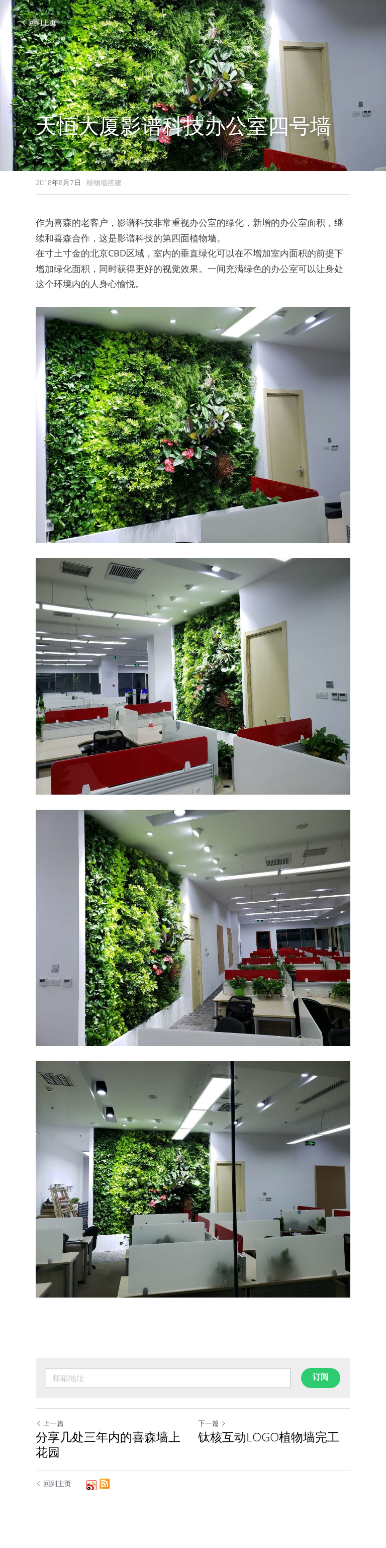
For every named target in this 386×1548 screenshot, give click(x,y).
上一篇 (53, 1423)
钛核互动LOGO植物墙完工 (268, 1436)
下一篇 (208, 1423)
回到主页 (42, 22)
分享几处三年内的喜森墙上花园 (108, 1444)
